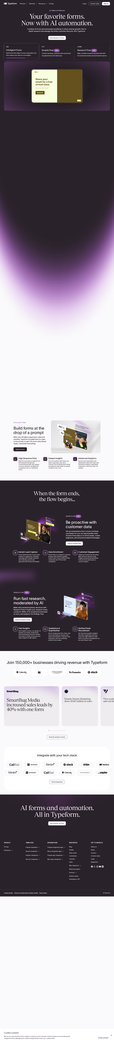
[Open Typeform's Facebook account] (92, 828)
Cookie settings (8, 854)
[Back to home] (10, 4)
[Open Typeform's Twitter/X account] (95, 828)
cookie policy (50, 1038)
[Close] (111, 1035)
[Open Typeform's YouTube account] (100, 828)
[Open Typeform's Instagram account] (97, 828)
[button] (24, 3)
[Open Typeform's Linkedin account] (103, 828)
